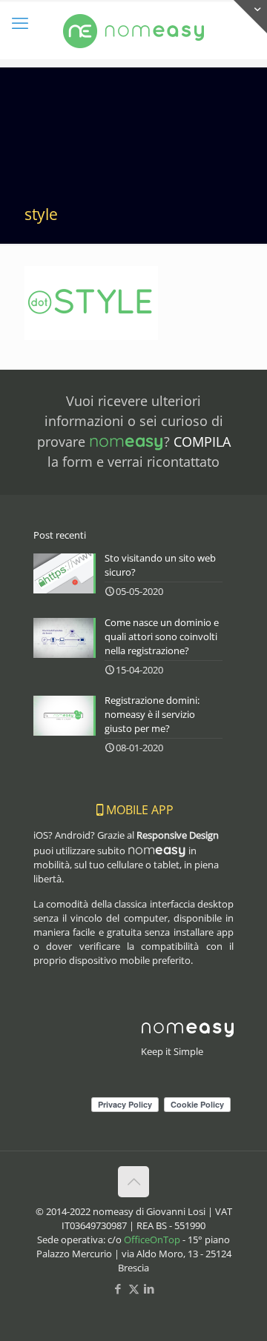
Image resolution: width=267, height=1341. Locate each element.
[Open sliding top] (250, 16)
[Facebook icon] (118, 1288)
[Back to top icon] (133, 1181)
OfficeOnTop (152, 1239)
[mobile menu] (20, 22)
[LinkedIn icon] (149, 1288)
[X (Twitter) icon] (133, 1288)
